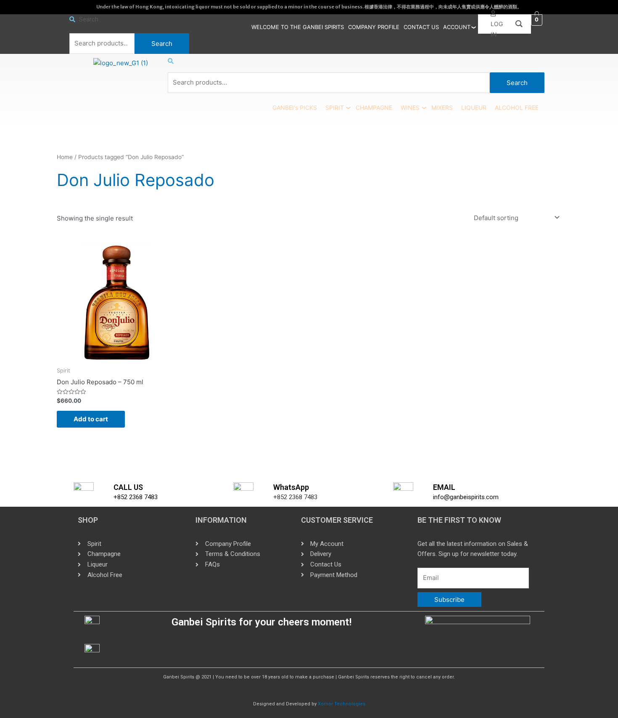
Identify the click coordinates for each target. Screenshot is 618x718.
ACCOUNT (456, 27)
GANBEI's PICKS (294, 107)
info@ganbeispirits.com (466, 497)
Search (161, 44)
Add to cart (91, 419)
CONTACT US (421, 27)
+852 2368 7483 (136, 497)
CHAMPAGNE (374, 107)
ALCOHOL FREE (517, 107)
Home (65, 157)
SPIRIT (334, 107)
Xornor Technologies (341, 704)
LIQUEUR (473, 107)
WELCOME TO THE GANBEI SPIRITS (297, 27)
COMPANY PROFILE (373, 27)
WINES (410, 107)
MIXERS (442, 107)
